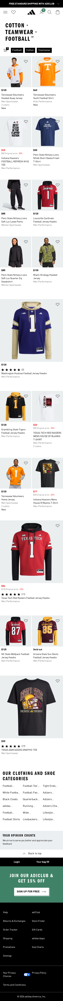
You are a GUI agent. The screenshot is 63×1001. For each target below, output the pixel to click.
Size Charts (38, 947)
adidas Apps (38, 938)
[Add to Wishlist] (26, 62)
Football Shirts (11, 819)
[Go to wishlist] (13, 12)
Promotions (9, 947)
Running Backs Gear (29, 806)
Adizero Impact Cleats (51, 799)
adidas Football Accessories (10, 806)
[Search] (50, 12)
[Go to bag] (58, 12)
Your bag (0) (42, 862)
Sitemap (7, 956)
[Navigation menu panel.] (5, 12)
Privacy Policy (39, 973)
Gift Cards (37, 930)
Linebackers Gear (30, 820)
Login (17, 862)
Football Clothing (8, 813)
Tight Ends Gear (49, 786)
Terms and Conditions (14, 985)
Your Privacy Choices (9, 974)
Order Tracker (10, 930)
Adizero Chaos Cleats (51, 806)
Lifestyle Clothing (48, 813)
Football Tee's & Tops (31, 786)
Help (5, 912)
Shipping (7, 938)
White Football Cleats (11, 793)
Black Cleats (10, 799)
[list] (37, 50)
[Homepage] (31, 14)
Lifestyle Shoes (48, 820)
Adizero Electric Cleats (51, 793)
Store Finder (38, 921)
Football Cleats (7, 786)
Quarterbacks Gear (31, 799)
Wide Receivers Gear (28, 813)
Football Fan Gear (30, 793)
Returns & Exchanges (14, 921)
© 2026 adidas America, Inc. (31, 996)
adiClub (36, 912)
